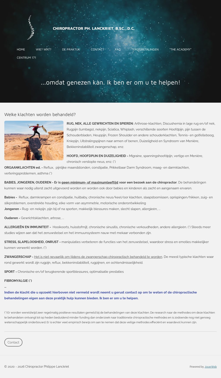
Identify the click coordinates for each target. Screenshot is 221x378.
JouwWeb (211, 366)
